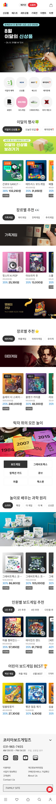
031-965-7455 (13, 746)
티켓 (51, 13)
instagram (15, 757)
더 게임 (29, 505)
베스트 (15, 13)
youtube (25, 757)
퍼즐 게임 (23, 673)
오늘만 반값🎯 (32, 129)
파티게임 (22, 217)
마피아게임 (37, 338)
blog (35, 757)
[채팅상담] (49, 789)
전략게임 (36, 217)
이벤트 (43, 13)
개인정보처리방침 (35, 767)
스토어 (32, 5)
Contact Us (9, 779)
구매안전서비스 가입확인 (38, 771)
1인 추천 (8, 609)
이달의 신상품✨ (12, 129)
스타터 (8, 505)
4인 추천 (35, 609)
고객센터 (7, 775)
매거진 (23, 5)
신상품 (6, 13)
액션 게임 (9, 673)
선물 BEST (37, 673)
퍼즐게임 (22, 338)
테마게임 (9, 338)
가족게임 (9, 217)
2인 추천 (22, 609)
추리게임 (50, 217)
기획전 (34, 13)
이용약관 (7, 767)
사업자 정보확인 (10, 771)
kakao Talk (5, 757)
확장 (18, 505)
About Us (32, 775)
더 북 (40, 505)
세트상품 (25, 13)
